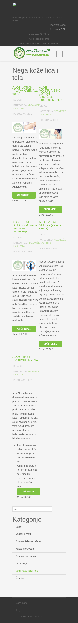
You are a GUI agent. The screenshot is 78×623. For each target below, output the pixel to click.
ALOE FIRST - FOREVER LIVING (25, 358)
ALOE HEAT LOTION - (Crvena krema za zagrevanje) (24, 227)
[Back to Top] (62, 602)
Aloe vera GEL (57, 29)
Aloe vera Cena (57, 25)
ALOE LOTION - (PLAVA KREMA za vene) (25, 90)
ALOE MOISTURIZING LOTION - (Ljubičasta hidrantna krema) (50, 93)
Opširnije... (24, 195)
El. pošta (37, 119)
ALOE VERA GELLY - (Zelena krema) (50, 225)
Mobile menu (59, 54)
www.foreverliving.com (32, 616)
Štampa (32, 119)
